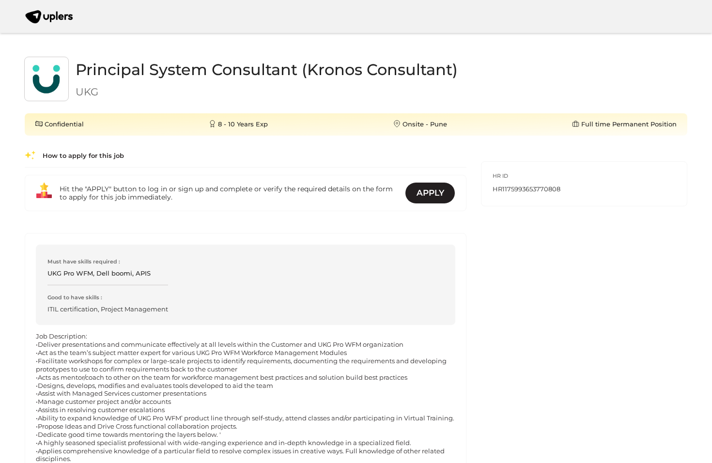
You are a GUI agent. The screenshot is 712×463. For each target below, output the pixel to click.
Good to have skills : (74, 297)
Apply (430, 193)
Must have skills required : (83, 261)
